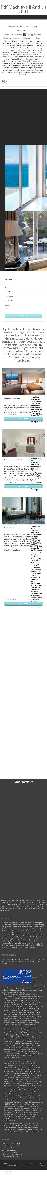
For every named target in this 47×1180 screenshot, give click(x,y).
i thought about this (31, 1118)
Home (7, 1173)
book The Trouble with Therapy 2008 (23, 1092)
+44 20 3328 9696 (10, 1150)
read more (5, 963)
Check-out (9, 296)
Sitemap (8, 1171)
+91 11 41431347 (11, 1152)
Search (23, 316)
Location (8, 279)
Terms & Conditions (32, 1164)
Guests (7, 305)
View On (16, 1102)
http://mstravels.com (11, 1156)
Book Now (23, 418)
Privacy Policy (42, 1165)
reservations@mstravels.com (13, 1154)
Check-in (8, 288)
